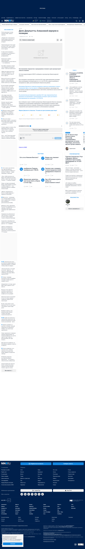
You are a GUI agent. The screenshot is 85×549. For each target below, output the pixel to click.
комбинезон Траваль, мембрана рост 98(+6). (31, 169)
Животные (23, 482)
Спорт (69, 469)
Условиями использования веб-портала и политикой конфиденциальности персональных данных (62, 535)
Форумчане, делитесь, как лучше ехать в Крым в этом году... (32, 181)
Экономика (70, 478)
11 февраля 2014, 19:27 (23, 36)
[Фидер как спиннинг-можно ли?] (43, 161)
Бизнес (22, 472)
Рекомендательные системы (48, 541)
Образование (41, 484)
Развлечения (56, 480)
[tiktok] (42, 494)
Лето (39, 476)
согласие (7, 540)
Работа (54, 478)
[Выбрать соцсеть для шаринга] (61, 40)
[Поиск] (76, 21)
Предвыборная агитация (7, 482)
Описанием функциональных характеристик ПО (52, 534)
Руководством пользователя (48, 533)
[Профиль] (82, 21)
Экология (70, 476)
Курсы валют (60, 17)
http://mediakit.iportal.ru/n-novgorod (65, 526)
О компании (4, 474)
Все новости (8, 29)
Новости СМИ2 (23, 147)
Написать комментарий (28, 40)
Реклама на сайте (5, 469)
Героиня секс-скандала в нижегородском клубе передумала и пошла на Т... (53, 171)
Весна (21, 474)
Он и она (55, 469)
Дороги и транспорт (25, 478)
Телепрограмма (42, 17)
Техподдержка (4, 480)
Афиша (48, 17)
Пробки (42, 21)
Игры (70, 17)
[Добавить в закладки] (57, 40)
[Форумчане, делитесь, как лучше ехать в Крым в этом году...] (22, 183)
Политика (55, 474)
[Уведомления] (79, 21)
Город (21, 476)
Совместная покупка (20, 17)
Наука (39, 480)
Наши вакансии (5, 478)
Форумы (3, 17)
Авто (21, 469)
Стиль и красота (72, 472)
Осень (54, 472)
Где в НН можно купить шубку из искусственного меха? (53, 181)
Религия (55, 482)
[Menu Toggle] (2, 21)
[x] (39, 494)
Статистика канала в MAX (7, 484)
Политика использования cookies (49, 539)
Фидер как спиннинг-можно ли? (52, 158)
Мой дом (40, 478)
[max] (35, 494)
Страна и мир (71, 474)
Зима (39, 469)
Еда (21, 480)
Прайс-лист (4, 472)
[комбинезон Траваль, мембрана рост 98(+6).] (22, 172)
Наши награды (4, 476)
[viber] (32, 494)
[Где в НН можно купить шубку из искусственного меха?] (43, 183)
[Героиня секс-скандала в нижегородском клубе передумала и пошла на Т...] (43, 172)
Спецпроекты (71, 480)
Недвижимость (10, 17)
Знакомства (30, 17)
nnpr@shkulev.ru (61, 530)
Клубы (66, 17)
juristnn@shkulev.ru (31, 536)
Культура (40, 474)
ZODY (80, 17)
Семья (54, 484)
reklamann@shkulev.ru (70, 525)
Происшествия (56, 476)
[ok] (28, 494)
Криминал (40, 472)
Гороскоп (54, 17)
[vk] (25, 494)
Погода (35, 17)
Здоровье (22, 484)
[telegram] (21, 494)
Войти (23, 138)
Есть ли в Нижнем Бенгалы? (29, 157)
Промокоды (75, 17)
